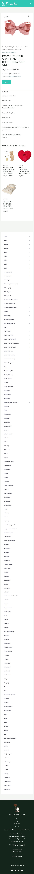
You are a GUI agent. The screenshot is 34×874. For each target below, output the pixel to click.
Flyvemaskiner (7, 465)
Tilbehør (6, 730)
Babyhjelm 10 (17, 296)
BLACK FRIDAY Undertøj (17, 347)
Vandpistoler (7, 781)
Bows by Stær (17, 47)
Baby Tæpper (17, 292)
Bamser (17, 311)
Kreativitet (6, 556)
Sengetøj (6, 683)
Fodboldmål (7, 469)
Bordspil (6, 382)
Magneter (6, 604)
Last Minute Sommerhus (17, 834)
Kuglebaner (7, 560)
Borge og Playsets (8, 386)
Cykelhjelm (7, 422)
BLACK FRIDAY (17, 331)
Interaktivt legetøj (8, 532)
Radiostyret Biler (8, 647)
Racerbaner (7, 643)
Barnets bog (17, 315)
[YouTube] (22, 870)
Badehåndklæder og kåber (10, 299)
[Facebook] (12, 870)
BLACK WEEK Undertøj (17, 359)
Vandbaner (6, 777)
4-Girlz (17, 260)
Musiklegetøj (7, 611)
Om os (17, 826)
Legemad (6, 576)
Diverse (6, 430)
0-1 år (17, 236)
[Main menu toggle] (30, 3)
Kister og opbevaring (9, 540)
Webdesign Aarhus (17, 849)
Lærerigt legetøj (8, 564)
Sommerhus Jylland (17, 841)
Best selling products (17, 323)
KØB (6, 82)
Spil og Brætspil (8, 706)
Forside (4, 47)
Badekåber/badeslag (17, 304)
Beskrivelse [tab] (5, 92)
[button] (28, 16)
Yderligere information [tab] (9, 96)
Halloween (6, 513)
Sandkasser (7, 675)
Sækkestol (7, 671)
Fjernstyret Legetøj (9, 461)
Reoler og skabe (8, 651)
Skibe (5, 690)
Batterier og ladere (9, 319)
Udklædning (7, 762)
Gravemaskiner (8, 493)
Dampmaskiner (8, 426)
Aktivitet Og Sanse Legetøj (17, 284)
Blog (17, 821)
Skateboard (7, 687)
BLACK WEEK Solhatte (17, 355)
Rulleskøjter (7, 663)
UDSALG (6, 766)
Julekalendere (7, 536)
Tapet (5, 718)
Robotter (6, 655)
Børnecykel (7, 390)
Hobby (5, 517)
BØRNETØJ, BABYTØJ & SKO (17, 402)
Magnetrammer (8, 608)
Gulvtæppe (7, 497)
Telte (5, 722)
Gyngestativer (7, 505)
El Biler (6, 453)
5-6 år (17, 264)
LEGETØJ (6, 584)
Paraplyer (6, 623)
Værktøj (6, 773)
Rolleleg (6, 659)
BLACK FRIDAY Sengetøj (17, 339)
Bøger (5, 367)
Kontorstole (7, 548)
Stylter (6, 714)
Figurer (6, 457)
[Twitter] (15, 870)
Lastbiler (6, 572)
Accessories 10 (17, 272)
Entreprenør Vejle (17, 856)
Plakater (6, 627)
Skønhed (6, 698)
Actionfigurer (7, 280)
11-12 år (17, 248)
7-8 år (17, 268)
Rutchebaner (7, 667)
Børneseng (7, 398)
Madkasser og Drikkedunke (11, 596)
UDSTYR (6, 769)
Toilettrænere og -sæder (10, 738)
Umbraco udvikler (17, 851)
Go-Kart (6, 489)
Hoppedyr (6, 521)
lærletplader (7, 568)
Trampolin (6, 750)
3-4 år (17, 256)
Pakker (6, 619)
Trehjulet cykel (7, 754)
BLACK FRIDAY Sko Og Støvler (17, 343)
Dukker (6, 442)
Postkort (6, 635)
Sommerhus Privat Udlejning (17, 836)
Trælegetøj (7, 742)
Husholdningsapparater (10, 525)
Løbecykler (7, 588)
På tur (5, 615)
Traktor (6, 746)
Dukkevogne (7, 450)
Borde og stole (8, 378)
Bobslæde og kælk (9, 363)
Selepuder (6, 679)
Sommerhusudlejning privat (17, 839)
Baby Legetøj (7, 288)
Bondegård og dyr (8, 374)
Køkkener (6, 544)
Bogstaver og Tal (8, 371)
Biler (5, 327)
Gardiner (6, 477)
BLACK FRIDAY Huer (17, 335)
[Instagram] (18, 870)
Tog (5, 734)
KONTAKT (17, 823)
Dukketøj (6, 446)
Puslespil (6, 639)
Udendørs (6, 758)
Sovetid (6, 702)
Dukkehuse (7, 438)
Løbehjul (6, 592)
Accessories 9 (17, 276)
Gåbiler (6, 473)
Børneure (6, 406)
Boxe (5, 410)
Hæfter (6, 509)
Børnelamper (7, 394)
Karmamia (17, 854)
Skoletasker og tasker (9, 694)
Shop (17, 819)
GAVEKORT (6, 481)
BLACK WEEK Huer (17, 351)
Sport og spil (7, 710)
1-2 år (17, 240)
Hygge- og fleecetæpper (10, 529)
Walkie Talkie (7, 785)
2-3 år (17, 252)
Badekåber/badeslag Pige (17, 308)
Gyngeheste (7, 501)
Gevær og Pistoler (8, 485)
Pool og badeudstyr (9, 631)
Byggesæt (6, 418)
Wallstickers (7, 789)
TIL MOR (6, 726)
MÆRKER (17, 600)
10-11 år (17, 244)
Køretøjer (6, 552)
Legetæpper (7, 580)
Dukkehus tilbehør (8, 434)
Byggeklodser (7, 414)
